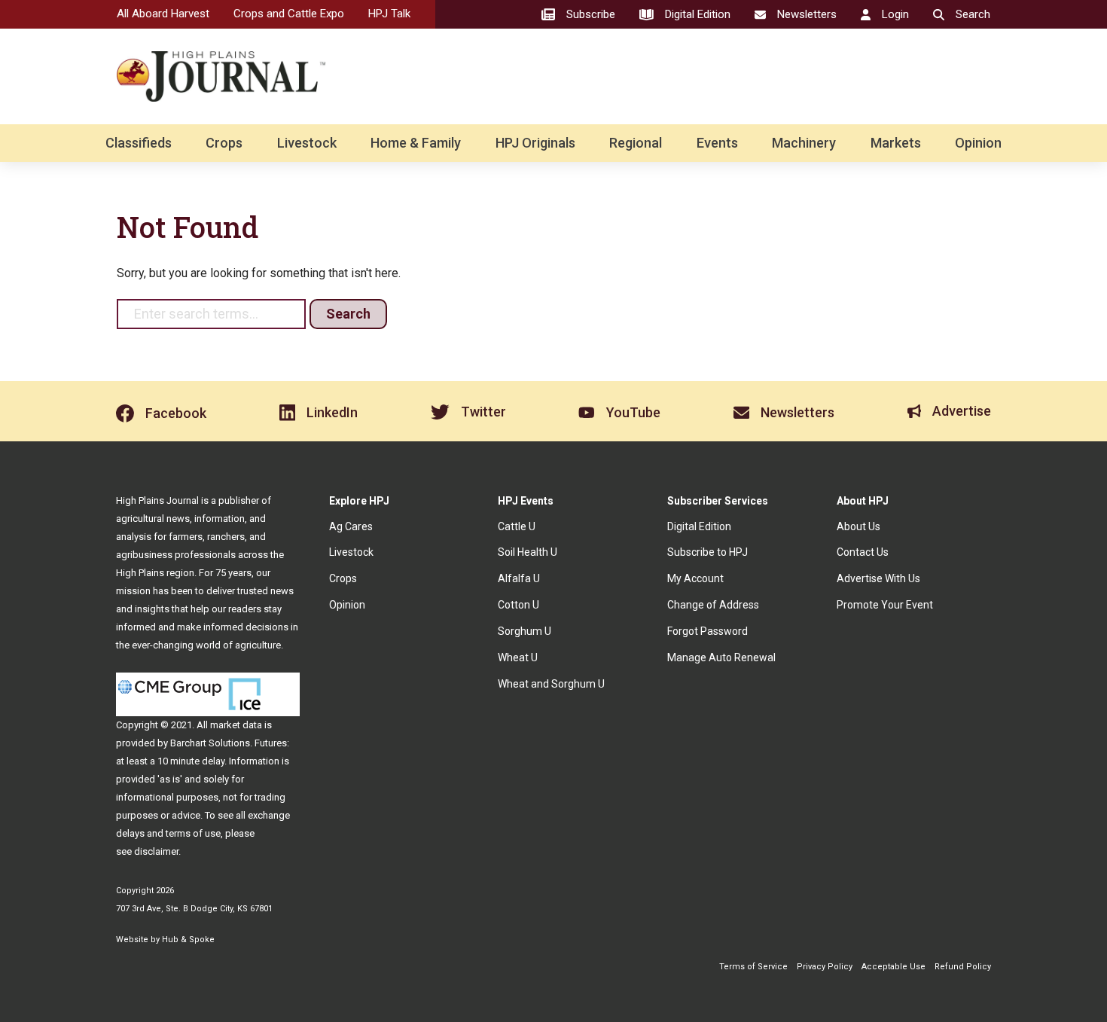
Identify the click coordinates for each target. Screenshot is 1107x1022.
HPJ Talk (389, 13)
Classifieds (138, 143)
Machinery (804, 143)
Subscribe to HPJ (707, 552)
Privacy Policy (824, 967)
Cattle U (516, 526)
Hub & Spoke (188, 939)
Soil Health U (527, 552)
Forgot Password (707, 631)
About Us (858, 526)
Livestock (307, 143)
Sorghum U (524, 631)
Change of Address (713, 605)
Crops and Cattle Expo (288, 13)
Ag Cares (351, 526)
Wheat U (518, 657)
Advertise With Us (878, 578)
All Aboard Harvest (163, 13)
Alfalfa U (519, 578)
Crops (224, 143)
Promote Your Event (885, 605)
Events (717, 143)
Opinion (978, 143)
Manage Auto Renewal (721, 657)
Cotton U (518, 605)
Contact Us (863, 552)
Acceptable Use (894, 967)
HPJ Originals (535, 143)
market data (236, 725)
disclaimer (156, 851)
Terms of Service (753, 967)
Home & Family (416, 143)
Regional (635, 143)
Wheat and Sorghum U (551, 684)
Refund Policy (963, 967)
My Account (695, 578)
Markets (896, 143)
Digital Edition (699, 526)
